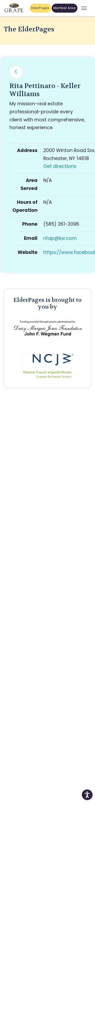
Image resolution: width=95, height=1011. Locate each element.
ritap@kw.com (60, 238)
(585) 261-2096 (61, 224)
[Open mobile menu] (84, 8)
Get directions (59, 166)
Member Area (64, 8)
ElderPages (40, 8)
